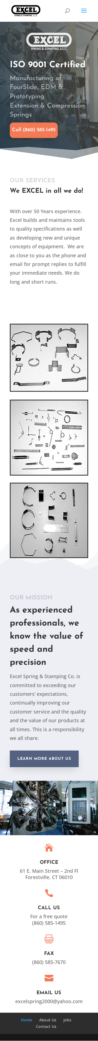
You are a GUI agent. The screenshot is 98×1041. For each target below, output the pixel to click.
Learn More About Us (44, 759)
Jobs (67, 1019)
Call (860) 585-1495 (34, 130)
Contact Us (46, 1026)
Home (26, 1019)
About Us (47, 1019)
